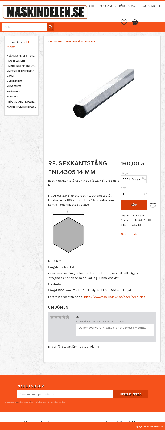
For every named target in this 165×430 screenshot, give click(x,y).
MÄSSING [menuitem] (14, 91)
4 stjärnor (64, 317)
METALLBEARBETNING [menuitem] (21, 71)
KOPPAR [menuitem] (13, 96)
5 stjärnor (67, 317)
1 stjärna (52, 317)
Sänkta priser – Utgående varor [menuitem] (22, 55)
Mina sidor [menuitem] (88, 6)
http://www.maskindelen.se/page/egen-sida (114, 297)
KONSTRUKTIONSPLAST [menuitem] (22, 106)
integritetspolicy (57, 402)
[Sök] (50, 27)
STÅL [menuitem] (11, 76)
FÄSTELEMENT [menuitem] (16, 60)
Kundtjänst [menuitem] (107, 6)
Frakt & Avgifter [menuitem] (151, 6)
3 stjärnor (60, 317)
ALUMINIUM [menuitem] (15, 81)
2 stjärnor (56, 317)
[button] (126, 22)
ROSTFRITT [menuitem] (14, 86)
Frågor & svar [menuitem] (127, 6)
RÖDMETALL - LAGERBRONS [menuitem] (22, 101)
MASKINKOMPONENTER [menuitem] (22, 65)
